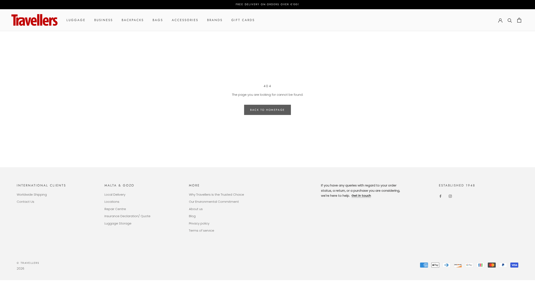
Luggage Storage (117, 223)
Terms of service (201, 230)
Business (103, 20)
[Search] (510, 20)
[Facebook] (440, 196)
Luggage (75, 20)
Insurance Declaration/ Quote (127, 216)
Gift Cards (243, 20)
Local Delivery (114, 194)
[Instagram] (450, 196)
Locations (111, 201)
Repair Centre (115, 209)
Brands (215, 20)
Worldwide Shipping (32, 194)
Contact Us (25, 201)
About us (196, 209)
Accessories (185, 20)
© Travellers (28, 263)
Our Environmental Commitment (214, 201)
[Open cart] (519, 20)
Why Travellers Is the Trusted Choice (216, 194)
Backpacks (133, 20)
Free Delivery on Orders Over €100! (267, 4)
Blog (192, 216)
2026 (20, 268)
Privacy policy (199, 223)
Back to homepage (267, 110)
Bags (158, 20)
